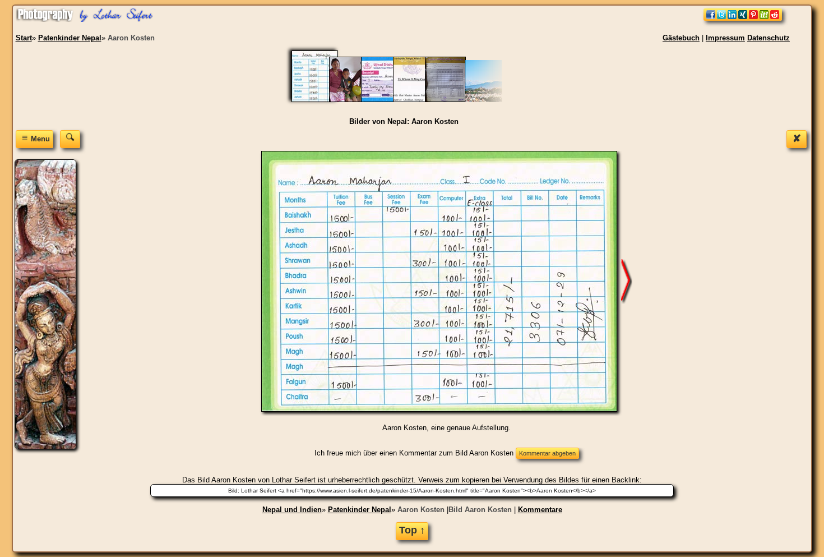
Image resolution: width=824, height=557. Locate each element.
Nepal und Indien (292, 509)
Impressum (725, 38)
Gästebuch (681, 38)
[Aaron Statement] (419, 99)
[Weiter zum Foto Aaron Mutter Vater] (626, 281)
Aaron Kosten (421, 509)
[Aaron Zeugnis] (451, 99)
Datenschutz (768, 38)
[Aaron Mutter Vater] (355, 99)
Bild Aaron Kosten (480, 509)
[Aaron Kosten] (321, 99)
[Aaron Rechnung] (387, 99)
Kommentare (540, 509)
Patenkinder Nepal (359, 509)
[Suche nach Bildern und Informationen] (70, 139)
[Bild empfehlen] (742, 18)
